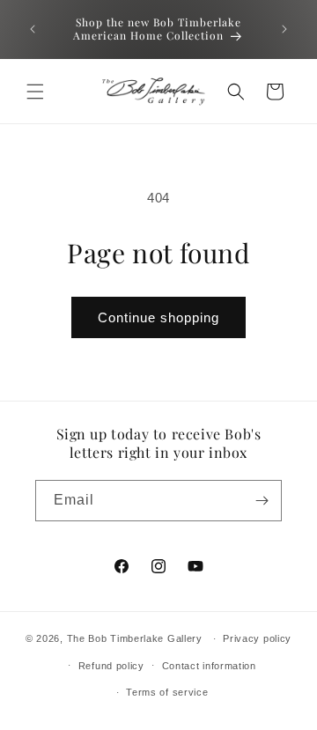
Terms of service (167, 692)
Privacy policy (257, 638)
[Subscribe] (261, 500)
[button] (35, 91)
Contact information (209, 665)
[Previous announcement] (32, 29)
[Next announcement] (284, 29)
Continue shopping (158, 317)
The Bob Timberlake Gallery (135, 638)
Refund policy (111, 665)
